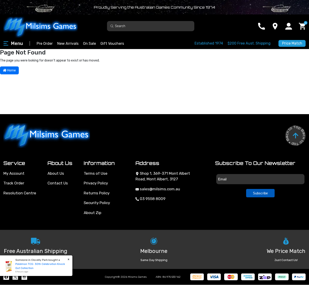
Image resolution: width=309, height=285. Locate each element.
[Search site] (112, 26)
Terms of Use (95, 173)
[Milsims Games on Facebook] (6, 277)
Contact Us (58, 183)
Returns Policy (96, 193)
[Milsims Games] (45, 26)
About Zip (92, 212)
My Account (13, 173)
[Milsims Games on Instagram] (24, 277)
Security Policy (97, 202)
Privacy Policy (96, 183)
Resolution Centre (19, 193)
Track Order (13, 183)
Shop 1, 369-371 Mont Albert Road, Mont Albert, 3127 (162, 176)
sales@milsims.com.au (159, 189)
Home (11, 70)
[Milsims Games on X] (15, 277)
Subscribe (260, 193)
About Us (56, 173)
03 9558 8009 (152, 198)
